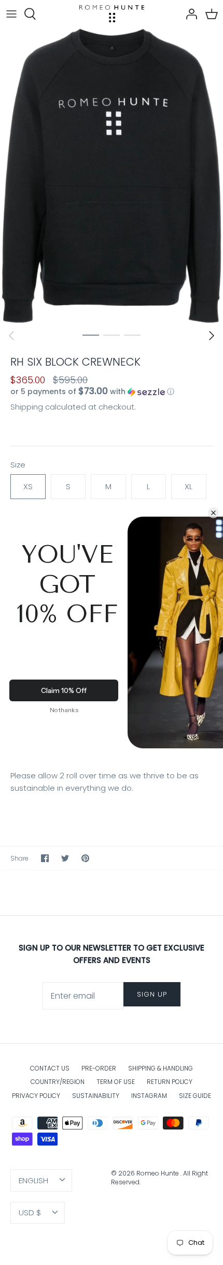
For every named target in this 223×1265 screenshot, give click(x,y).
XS (28, 486)
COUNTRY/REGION (58, 1081)
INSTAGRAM (149, 1095)
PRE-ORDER (98, 1068)
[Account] (188, 14)
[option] (111, 175)
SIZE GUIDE (195, 1095)
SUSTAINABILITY (95, 1095)
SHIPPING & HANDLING (160, 1068)
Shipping (26, 406)
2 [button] (111, 334)
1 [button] (90, 334)
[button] (111, 391)
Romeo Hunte (158, 1173)
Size (17, 464)
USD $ (30, 1212)
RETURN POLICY (169, 1081)
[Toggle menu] (11, 14)
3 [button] (132, 334)
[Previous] (11, 335)
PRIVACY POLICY (36, 1095)
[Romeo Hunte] (111, 13)
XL (188, 486)
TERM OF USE (115, 1081)
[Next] (211, 335)
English (33, 1180)
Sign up (152, 994)
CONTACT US (49, 1068)
